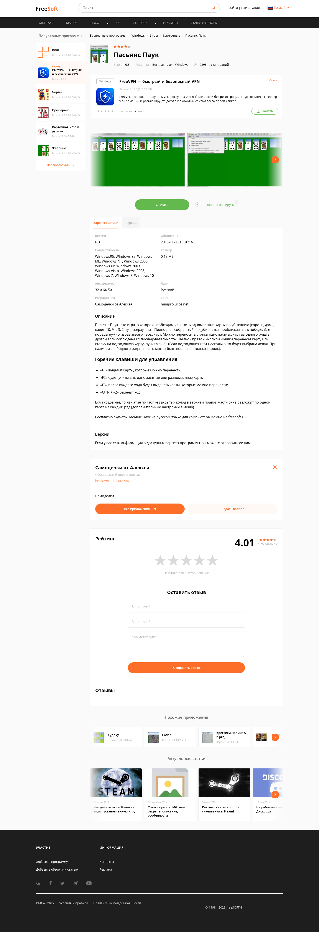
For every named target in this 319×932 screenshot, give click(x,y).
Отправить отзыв (186, 668)
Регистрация (250, 8)
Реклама (106, 869)
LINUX (94, 23)
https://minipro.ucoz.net (113, 481)
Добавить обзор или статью (57, 869)
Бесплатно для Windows (170, 64)
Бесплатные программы (108, 35)
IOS (117, 23)
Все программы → (60, 165)
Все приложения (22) (140, 509)
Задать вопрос (233, 509)
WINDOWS (46, 23)
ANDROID (140, 23)
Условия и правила (73, 903)
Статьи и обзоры (204, 23)
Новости (170, 23)
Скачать (162, 205)
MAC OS (71, 23)
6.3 (121, 64)
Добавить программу (52, 862)
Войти (233, 8)
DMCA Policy (45, 903)
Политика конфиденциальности (117, 903)
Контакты (107, 862)
